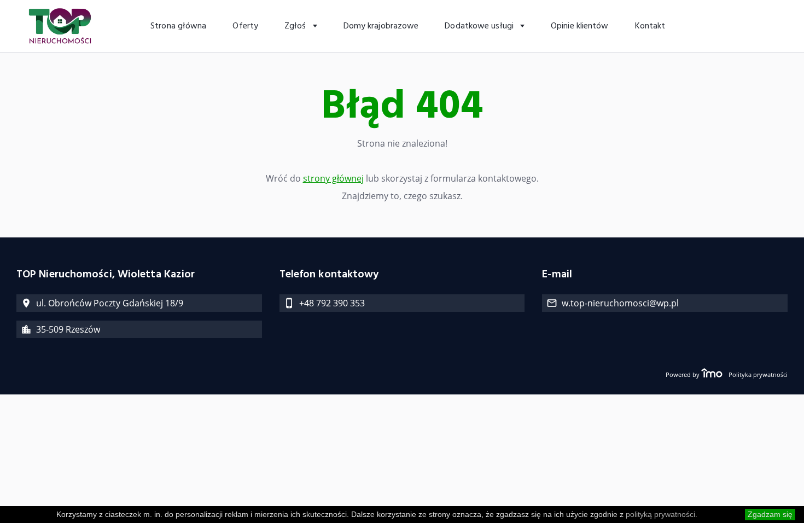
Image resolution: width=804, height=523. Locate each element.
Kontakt (650, 26)
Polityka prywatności (758, 374)
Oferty (245, 26)
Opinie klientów (580, 26)
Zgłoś (296, 26)
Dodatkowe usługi (480, 26)
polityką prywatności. (661, 514)
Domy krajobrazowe (381, 26)
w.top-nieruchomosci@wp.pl (620, 303)
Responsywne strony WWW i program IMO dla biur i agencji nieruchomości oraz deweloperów (712, 374)
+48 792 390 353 (332, 303)
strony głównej (333, 178)
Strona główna (178, 26)
